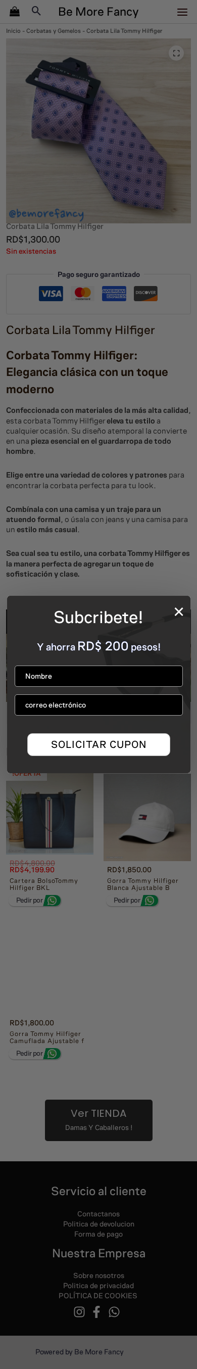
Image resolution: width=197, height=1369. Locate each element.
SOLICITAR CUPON (98, 744)
